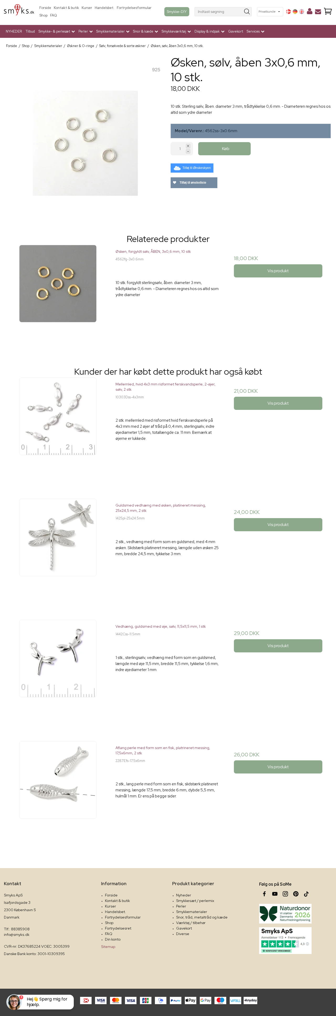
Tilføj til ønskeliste (192, 182)
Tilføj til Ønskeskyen (196, 168)
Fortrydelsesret (118, 928)
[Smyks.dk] (19, 11)
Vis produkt (278, 271)
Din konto (112, 939)
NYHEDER (14, 31)
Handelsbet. (104, 8)
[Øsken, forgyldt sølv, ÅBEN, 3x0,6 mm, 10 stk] (58, 297)
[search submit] (247, 11)
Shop (43, 15)
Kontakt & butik (66, 8)
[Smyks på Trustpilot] (285, 940)
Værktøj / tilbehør (191, 922)
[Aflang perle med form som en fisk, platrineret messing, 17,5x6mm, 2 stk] (58, 793)
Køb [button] (225, 148)
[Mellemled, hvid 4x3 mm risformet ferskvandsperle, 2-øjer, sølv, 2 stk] (58, 430)
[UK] (301, 11)
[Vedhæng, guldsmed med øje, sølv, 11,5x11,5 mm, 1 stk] (58, 672)
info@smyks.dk (16, 934)
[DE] (295, 11)
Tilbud (30, 31)
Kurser (87, 8)
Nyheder (183, 895)
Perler (181, 906)
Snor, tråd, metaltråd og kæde (202, 917)
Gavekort (235, 31)
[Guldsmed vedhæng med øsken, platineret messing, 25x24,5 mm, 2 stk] (58, 551)
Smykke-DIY (177, 11)
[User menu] (309, 12)
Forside (45, 8)
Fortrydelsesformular (134, 8)
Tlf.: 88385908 (17, 929)
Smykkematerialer (191, 911)
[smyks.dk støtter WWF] (285, 914)
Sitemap (108, 946)
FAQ (53, 15)
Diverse (182, 933)
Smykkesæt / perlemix (195, 900)
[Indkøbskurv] (328, 12)
